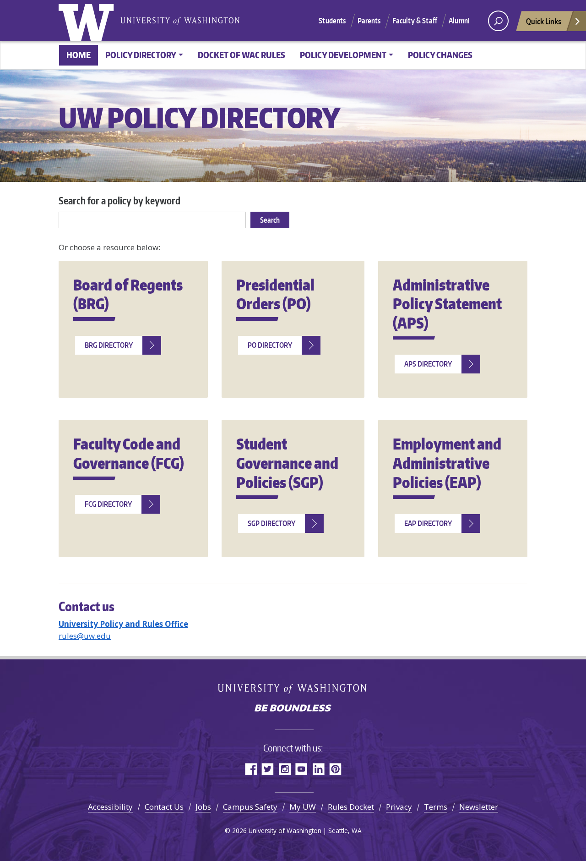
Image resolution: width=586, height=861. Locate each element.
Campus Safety (250, 806)
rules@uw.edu (85, 636)
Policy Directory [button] (140, 54)
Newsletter (478, 806)
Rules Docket (351, 806)
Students (332, 20)
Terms (435, 806)
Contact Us (164, 806)
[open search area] (498, 21)
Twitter (267, 768)
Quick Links (543, 21)
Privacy (399, 806)
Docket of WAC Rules (241, 54)
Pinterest (335, 768)
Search (270, 220)
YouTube (301, 768)
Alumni (459, 20)
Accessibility (110, 806)
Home (78, 54)
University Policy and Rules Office (123, 624)
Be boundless (293, 708)
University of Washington (88, 20)
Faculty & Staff (414, 20)
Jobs (203, 806)
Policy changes (440, 54)
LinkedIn (318, 768)
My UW (302, 806)
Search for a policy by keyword (119, 200)
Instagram (284, 768)
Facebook (250, 768)
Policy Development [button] (343, 54)
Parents (369, 20)
